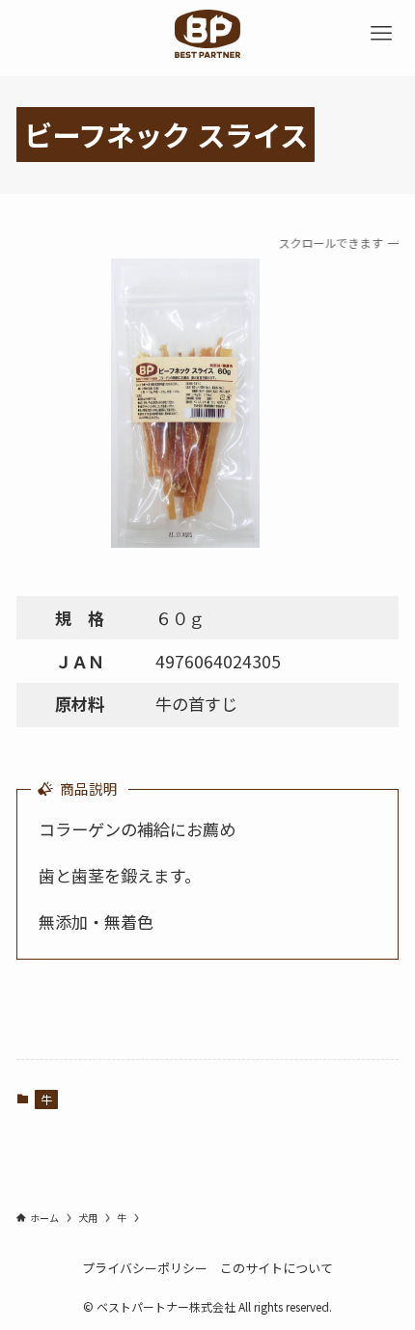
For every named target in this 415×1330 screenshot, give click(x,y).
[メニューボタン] (381, 34)
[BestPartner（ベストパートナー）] (207, 34)
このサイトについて (276, 1268)
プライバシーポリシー (145, 1268)
